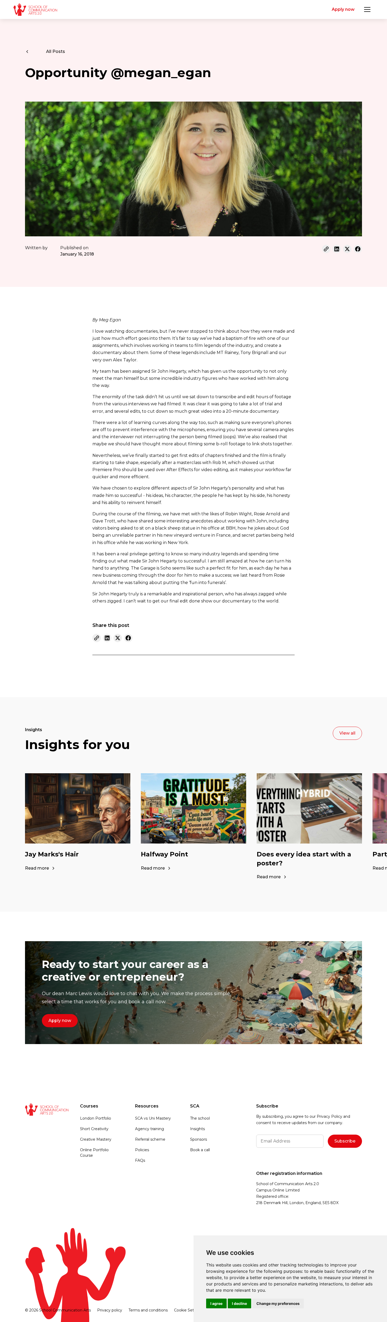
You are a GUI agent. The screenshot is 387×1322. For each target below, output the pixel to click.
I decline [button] (239, 1303)
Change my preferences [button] (278, 1303)
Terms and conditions (148, 1310)
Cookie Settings (188, 1310)
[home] (35, 9)
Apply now (343, 9)
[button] (367, 9)
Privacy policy (109, 1310)
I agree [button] (216, 1303)
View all (347, 733)
